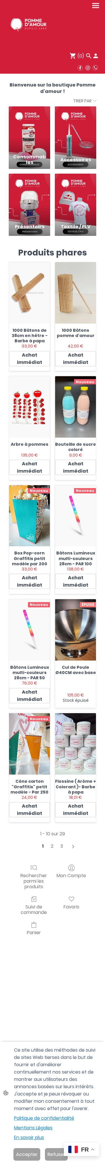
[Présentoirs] (29, 196)
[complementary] (81, 1150)
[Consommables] (29, 129)
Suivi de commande (34, 909)
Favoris (71, 906)
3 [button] (61, 846)
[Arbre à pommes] (29, 407)
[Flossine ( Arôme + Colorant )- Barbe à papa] (75, 744)
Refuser (56, 1154)
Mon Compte (71, 875)
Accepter (27, 1154)
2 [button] (52, 846)
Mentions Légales (33, 1127)
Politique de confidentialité (44, 1118)
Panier (34, 932)
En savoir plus (29, 1137)
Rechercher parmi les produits (33, 881)
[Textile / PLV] (75, 196)
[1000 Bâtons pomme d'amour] (75, 293)
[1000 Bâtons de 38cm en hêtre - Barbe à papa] (29, 293)
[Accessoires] (75, 129)
